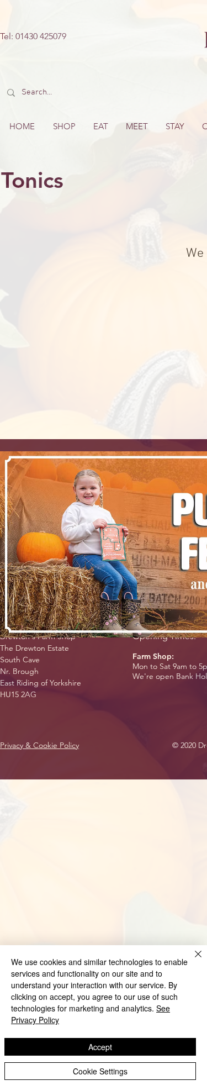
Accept (100, 1046)
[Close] (191, 960)
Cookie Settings (100, 1071)
